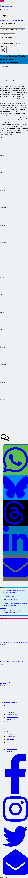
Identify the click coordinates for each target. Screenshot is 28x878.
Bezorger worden (11, 719)
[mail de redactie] (15, 874)
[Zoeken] (14, 34)
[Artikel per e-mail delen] (15, 580)
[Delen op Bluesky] (15, 499)
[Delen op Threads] (15, 525)
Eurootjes (9, 734)
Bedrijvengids (10, 739)
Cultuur (18, 83)
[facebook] (15, 794)
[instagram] (15, 823)
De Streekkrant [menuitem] (4, 20)
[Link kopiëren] (3, 581)
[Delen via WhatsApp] (15, 474)
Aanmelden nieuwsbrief (12, 714)
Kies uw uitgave (4, 11)
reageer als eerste (5, 441)
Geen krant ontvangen (12, 717)
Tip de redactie (10, 712)
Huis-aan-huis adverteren (13, 732)
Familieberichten (11, 736)
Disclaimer (9, 751)
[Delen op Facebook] (3, 444)
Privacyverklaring (11, 722)
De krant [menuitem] (21, 20)
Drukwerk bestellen (12, 749)
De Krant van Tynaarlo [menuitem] (13, 20)
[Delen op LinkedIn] (15, 554)
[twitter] (15, 848)
